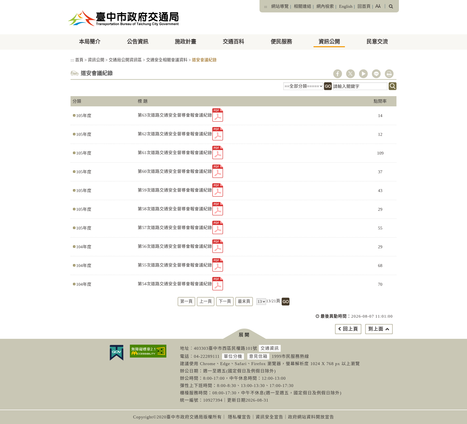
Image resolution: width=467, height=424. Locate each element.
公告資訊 (137, 41)
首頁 (79, 60)
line (376, 73)
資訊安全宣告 (269, 417)
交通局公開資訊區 (125, 60)
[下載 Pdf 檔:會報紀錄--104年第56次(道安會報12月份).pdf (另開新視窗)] (217, 246)
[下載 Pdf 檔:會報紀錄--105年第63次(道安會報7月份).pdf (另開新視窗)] (217, 115)
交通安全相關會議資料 (167, 60)
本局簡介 (89, 41)
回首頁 (364, 6)
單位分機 (233, 356)
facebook (337, 73)
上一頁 (205, 301)
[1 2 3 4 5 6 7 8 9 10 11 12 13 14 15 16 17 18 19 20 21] (261, 301)
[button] (244, 334)
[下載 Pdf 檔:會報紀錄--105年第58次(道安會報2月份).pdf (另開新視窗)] (217, 208)
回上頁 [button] (350, 329)
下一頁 (225, 301)
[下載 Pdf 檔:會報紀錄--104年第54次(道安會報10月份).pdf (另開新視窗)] (217, 283)
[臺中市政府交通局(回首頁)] (123, 18)
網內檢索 (325, 6)
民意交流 (377, 41)
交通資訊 (269, 348)
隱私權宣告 (239, 417)
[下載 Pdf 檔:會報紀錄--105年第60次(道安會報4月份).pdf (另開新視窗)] (217, 171)
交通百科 (233, 41)
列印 (389, 73)
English (345, 6)
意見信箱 (258, 356)
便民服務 (281, 41)
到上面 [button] (376, 329)
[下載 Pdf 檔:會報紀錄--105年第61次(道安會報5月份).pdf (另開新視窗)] (217, 152)
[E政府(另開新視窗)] (116, 353)
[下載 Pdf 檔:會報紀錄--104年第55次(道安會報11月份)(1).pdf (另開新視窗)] (217, 265)
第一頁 (186, 301)
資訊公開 (329, 41)
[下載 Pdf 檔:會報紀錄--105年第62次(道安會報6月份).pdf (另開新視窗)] (217, 133)
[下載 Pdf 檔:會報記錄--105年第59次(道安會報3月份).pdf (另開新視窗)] (217, 190)
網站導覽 (280, 6)
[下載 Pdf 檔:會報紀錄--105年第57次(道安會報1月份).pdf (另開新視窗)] (217, 227)
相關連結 (302, 6)
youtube (363, 73)
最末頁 (244, 301)
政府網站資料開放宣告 (311, 417)
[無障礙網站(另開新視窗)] (148, 351)
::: (265, 7)
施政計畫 (185, 41)
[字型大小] (378, 6)
